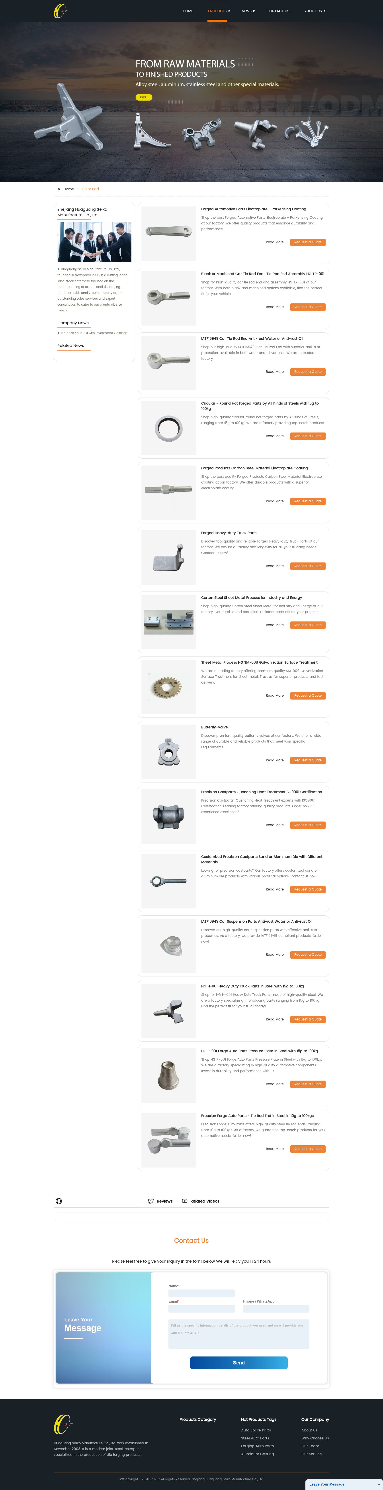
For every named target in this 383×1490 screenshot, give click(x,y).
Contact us (278, 11)
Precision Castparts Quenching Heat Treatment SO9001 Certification (261, 792)
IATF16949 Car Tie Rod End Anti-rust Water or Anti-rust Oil (252, 339)
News (247, 11)
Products (217, 11)
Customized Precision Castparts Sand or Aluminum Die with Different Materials (261, 859)
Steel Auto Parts (255, 1438)
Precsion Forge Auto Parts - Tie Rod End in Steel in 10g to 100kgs (257, 1116)
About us (313, 11)
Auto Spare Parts (256, 1430)
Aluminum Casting (257, 1454)
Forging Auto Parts (257, 1446)
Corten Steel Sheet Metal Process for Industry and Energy (251, 598)
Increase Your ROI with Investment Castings (94, 333)
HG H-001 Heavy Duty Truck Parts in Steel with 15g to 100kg (252, 986)
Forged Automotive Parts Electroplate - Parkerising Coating (253, 209)
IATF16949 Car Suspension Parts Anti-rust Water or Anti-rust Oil (257, 921)
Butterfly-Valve (214, 727)
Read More (275, 242)
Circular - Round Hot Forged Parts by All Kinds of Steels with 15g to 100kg (260, 406)
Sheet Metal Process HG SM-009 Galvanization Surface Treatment (259, 662)
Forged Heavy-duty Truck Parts (228, 533)
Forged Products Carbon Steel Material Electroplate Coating (254, 468)
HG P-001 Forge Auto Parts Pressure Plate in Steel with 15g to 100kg (259, 1051)
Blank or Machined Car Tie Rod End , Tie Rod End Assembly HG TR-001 (262, 274)
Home (188, 11)
